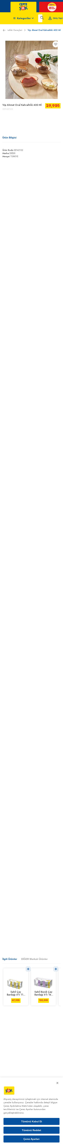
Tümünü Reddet (31, 1130)
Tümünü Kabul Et (31, 1121)
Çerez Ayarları (31, 1139)
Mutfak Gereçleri (14, 30)
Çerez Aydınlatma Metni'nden (18, 1106)
